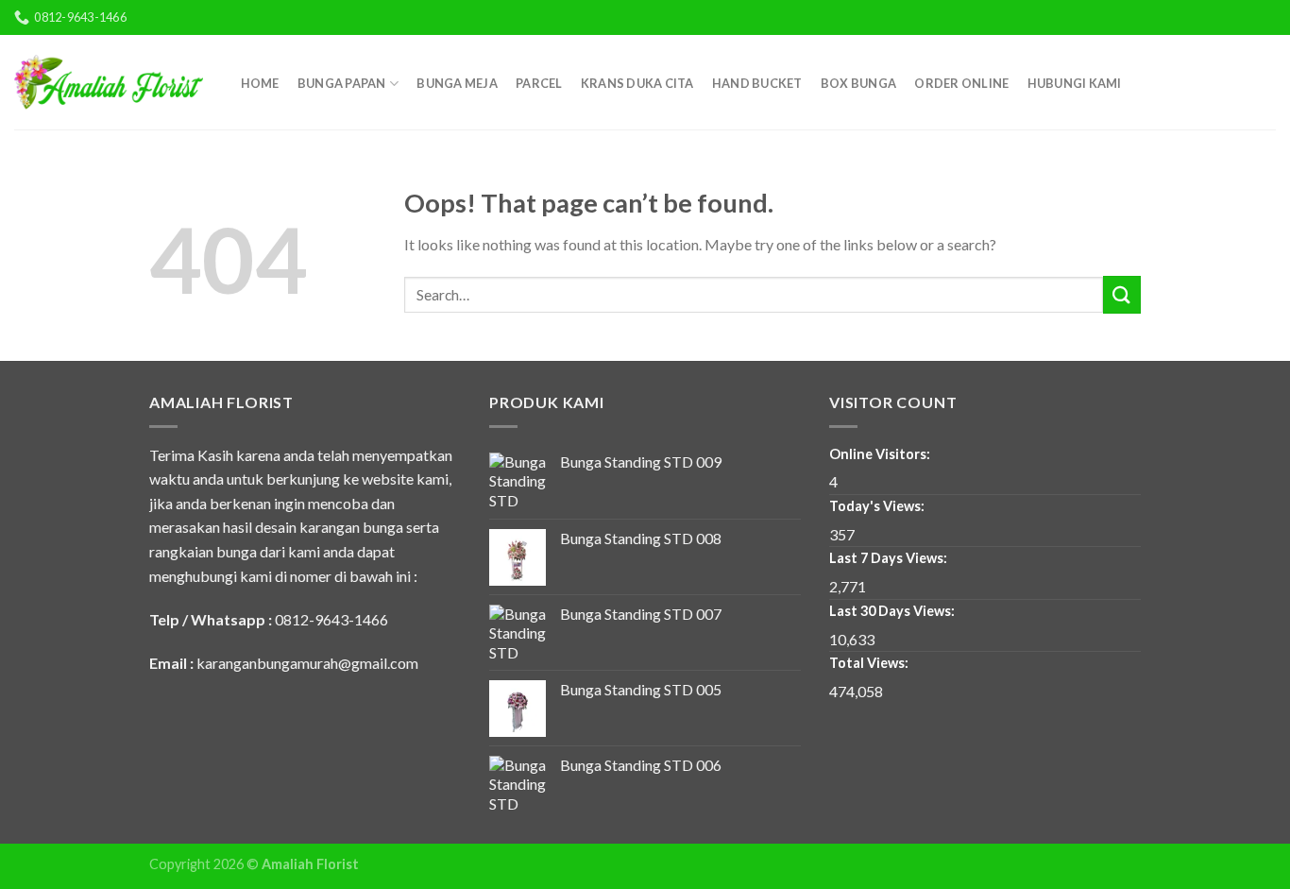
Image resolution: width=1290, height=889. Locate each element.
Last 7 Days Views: (889, 558)
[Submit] (1122, 294)
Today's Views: (878, 506)
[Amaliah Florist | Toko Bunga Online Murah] (108, 82)
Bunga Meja (457, 83)
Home (260, 83)
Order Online (961, 83)
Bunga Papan (341, 83)
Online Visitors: (881, 454)
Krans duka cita (637, 83)
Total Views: (870, 663)
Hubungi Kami (1074, 83)
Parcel (539, 83)
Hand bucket (757, 83)
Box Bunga (858, 83)
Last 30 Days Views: (893, 611)
